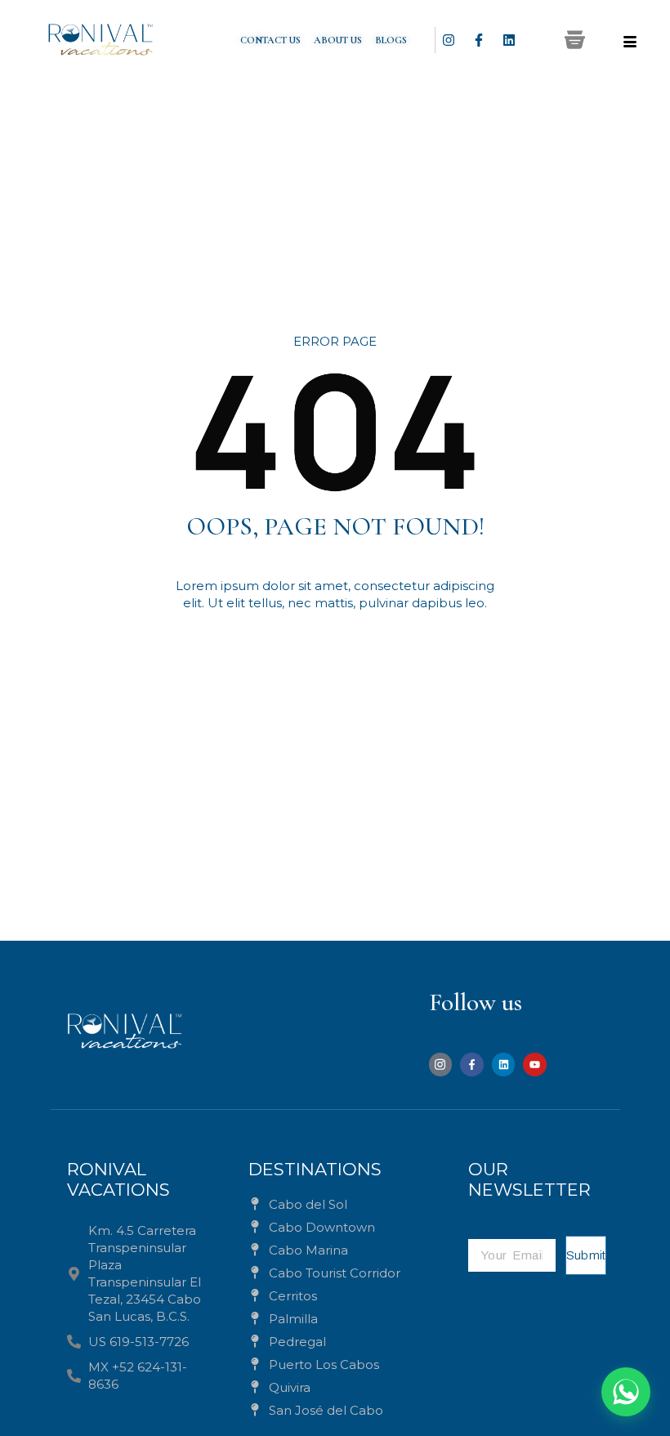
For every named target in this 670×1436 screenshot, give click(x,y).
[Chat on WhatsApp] (625, 1391)
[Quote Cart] (575, 39)
